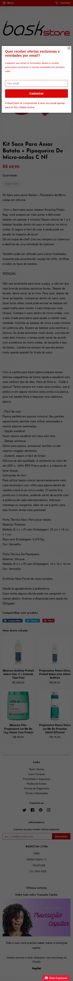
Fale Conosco (57, 978)
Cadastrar (36, 93)
